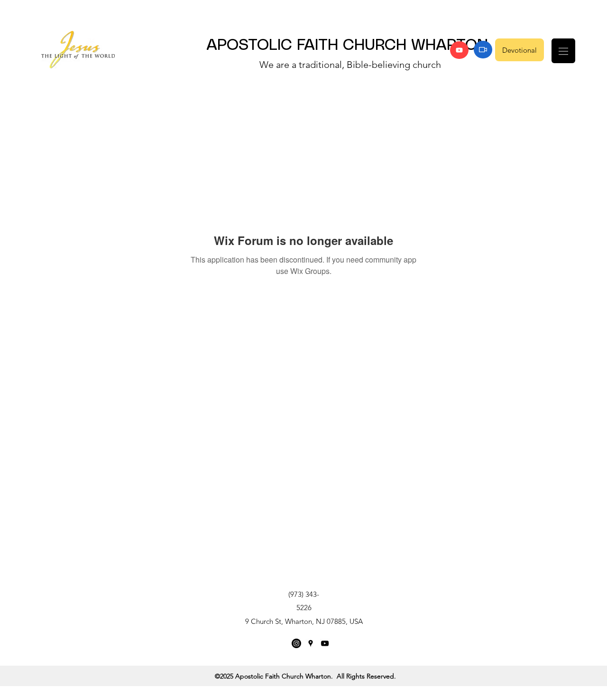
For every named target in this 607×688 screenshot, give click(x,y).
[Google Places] (310, 643)
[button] (563, 50)
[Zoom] (483, 49)
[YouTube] (459, 50)
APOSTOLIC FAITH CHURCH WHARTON (347, 45)
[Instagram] (296, 643)
